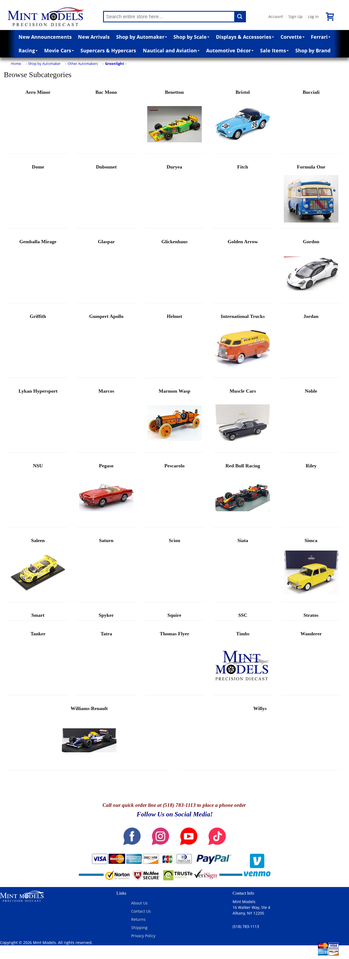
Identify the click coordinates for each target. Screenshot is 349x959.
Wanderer (311, 633)
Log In (313, 16)
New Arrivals (94, 37)
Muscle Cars (243, 391)
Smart (37, 615)
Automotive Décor (228, 50)
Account (275, 16)
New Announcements (45, 37)
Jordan (310, 316)
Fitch (242, 167)
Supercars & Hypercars (108, 50)
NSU (38, 465)
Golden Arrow (243, 241)
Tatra (106, 633)
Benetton (174, 92)
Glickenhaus (174, 241)
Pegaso (106, 465)
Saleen (38, 540)
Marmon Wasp (174, 391)
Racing (27, 50)
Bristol (243, 92)
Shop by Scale (190, 37)
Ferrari (319, 37)
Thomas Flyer (174, 633)
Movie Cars (57, 50)
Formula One (311, 167)
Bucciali (311, 92)
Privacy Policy (143, 935)
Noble (311, 391)
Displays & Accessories (243, 37)
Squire (174, 615)
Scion (174, 540)
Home (16, 63)
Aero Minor (37, 92)
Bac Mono (106, 92)
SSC (242, 615)
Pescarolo (174, 465)
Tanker (38, 633)
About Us (139, 903)
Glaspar (106, 241)
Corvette (291, 37)
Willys (260, 708)
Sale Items (273, 50)
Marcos (106, 391)
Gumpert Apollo (106, 316)
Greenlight (114, 63)
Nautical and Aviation (170, 50)
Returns (138, 919)
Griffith (38, 316)
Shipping (139, 927)
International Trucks (243, 316)
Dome (38, 167)
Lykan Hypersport (38, 391)
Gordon (311, 241)
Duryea (174, 167)
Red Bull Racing (242, 465)
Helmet (174, 316)
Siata (242, 540)
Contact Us (141, 911)
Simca (311, 540)
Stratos (310, 615)
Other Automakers (83, 63)
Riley (311, 465)
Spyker (106, 615)
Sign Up (295, 16)
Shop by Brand (312, 50)
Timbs (242, 633)
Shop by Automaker (140, 37)
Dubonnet (106, 167)
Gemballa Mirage (37, 241)
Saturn (106, 540)
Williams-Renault (89, 708)
